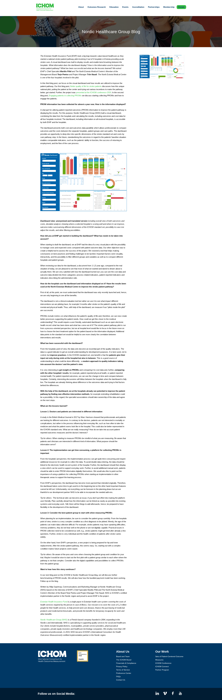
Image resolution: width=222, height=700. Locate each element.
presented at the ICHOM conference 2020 (93, 92)
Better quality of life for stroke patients (86, 86)
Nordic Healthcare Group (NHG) (53, 620)
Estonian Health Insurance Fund (53, 602)
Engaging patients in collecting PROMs (65, 95)
